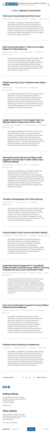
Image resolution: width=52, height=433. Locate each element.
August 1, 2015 (7, 275)
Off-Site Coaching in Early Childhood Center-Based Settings (24, 83)
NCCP (8, 429)
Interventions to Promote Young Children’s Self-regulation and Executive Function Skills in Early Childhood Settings (23, 159)
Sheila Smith (16, 272)
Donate (31, 429)
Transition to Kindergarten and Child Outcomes (23, 199)
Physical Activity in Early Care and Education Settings (25, 232)
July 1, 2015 (7, 312)
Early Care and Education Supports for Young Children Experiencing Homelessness (26, 306)
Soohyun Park (7, 310)
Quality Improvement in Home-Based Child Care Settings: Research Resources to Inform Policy (23, 121)
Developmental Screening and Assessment (21, 344)
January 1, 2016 (7, 54)
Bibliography (34, 19)
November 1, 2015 (8, 90)
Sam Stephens (7, 52)
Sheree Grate (15, 52)
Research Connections (21, 19)
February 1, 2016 (45, 19)
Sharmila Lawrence (9, 125)
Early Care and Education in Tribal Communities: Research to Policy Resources (23, 48)
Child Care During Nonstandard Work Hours (21, 16)
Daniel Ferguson (8, 19)
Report (47, 272)
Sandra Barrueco (8, 272)
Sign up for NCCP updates (10, 422)
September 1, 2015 (8, 204)
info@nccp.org (7, 405)
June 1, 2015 (43, 347)
